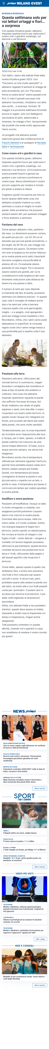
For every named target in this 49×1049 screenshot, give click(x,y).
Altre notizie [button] (39, 788)
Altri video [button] (40, 939)
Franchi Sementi (10, 142)
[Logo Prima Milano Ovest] (24, 3)
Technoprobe (17, 146)
